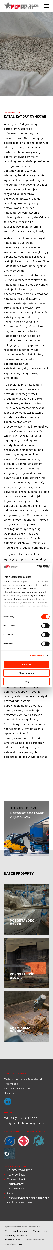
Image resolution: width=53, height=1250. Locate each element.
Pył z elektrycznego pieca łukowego (28, 1197)
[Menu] (45, 6)
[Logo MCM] (22, 6)
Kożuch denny (15, 1183)
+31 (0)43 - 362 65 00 (23, 1118)
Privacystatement (12, 1240)
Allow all (26, 664)
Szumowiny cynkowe (19, 1169)
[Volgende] (42, 783)
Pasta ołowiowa (16, 1188)
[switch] (45, 625)
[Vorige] (10, 783)
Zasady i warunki (19, 1231)
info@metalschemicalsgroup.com (27, 812)
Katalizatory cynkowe (19, 1202)
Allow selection (26, 673)
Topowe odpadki (16, 1179)
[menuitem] (45, 6)
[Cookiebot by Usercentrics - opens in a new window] (37, 566)
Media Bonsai (16, 1244)
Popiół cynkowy (16, 1174)
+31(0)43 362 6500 (20, 817)
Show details (37, 655)
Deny (26, 681)
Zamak (11, 1193)
